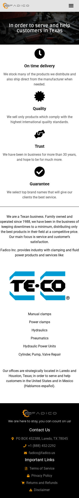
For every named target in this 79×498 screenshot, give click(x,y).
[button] (71, 6)
